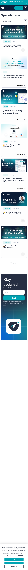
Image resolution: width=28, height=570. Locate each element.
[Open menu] (25, 7)
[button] (7, 41)
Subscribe (14, 298)
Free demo (19, 8)
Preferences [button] (20, 555)
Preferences (14, 566)
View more (14, 263)
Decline (14, 563)
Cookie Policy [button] (12, 553)
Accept (14, 559)
